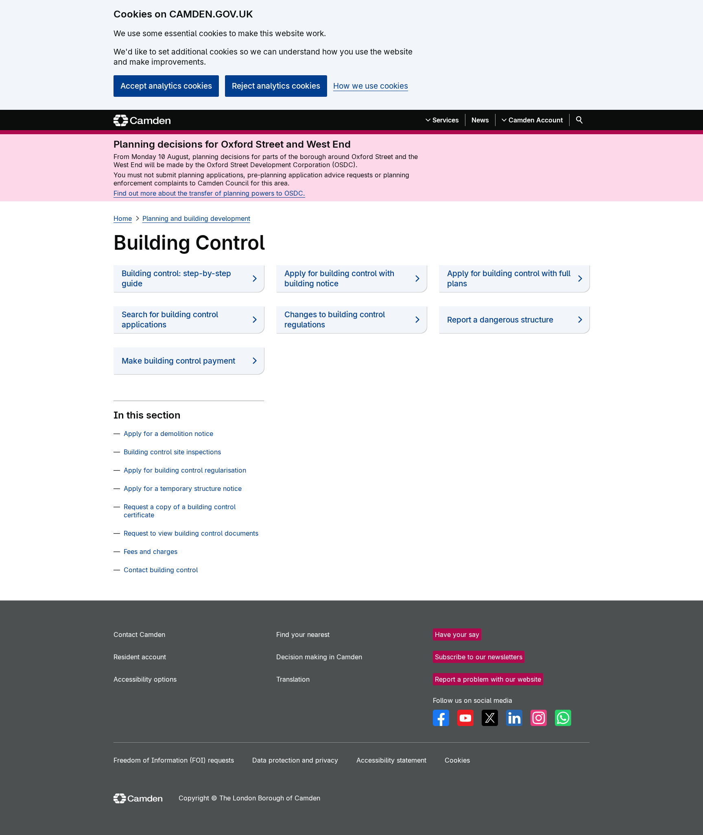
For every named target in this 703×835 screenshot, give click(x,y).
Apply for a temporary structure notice (183, 488)
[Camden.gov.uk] (142, 120)
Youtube (465, 718)
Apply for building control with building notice (339, 278)
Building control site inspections (172, 452)
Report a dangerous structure (500, 320)
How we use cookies (370, 86)
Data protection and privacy (295, 760)
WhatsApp (563, 718)
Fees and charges (150, 551)
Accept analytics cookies (166, 86)
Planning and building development (196, 218)
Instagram (539, 718)
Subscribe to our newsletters (478, 657)
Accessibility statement (391, 760)
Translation (293, 679)
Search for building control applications (170, 319)
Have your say (457, 634)
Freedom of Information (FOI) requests (174, 760)
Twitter (490, 718)
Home (123, 218)
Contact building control (161, 570)
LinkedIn (514, 718)
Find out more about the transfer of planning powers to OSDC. (209, 193)
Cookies (457, 760)
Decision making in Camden (319, 657)
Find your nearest (303, 634)
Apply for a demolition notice (168, 433)
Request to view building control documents (191, 533)
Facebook (441, 718)
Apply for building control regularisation (185, 470)
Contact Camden (139, 634)
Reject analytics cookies (276, 86)
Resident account (140, 657)
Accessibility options (145, 679)
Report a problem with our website (488, 679)
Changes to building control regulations (334, 319)
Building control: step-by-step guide (176, 278)
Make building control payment (178, 361)
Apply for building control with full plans (508, 278)
